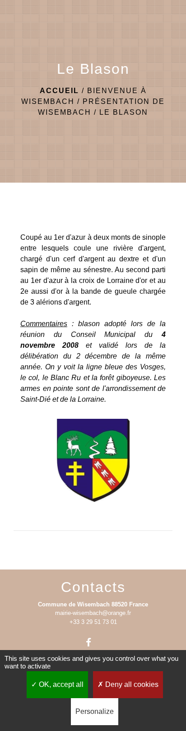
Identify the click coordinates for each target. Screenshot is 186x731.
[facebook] (93, 642)
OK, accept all (60, 684)
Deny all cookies (130, 684)
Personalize (94, 711)
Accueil (59, 90)
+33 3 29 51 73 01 (93, 622)
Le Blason (123, 112)
